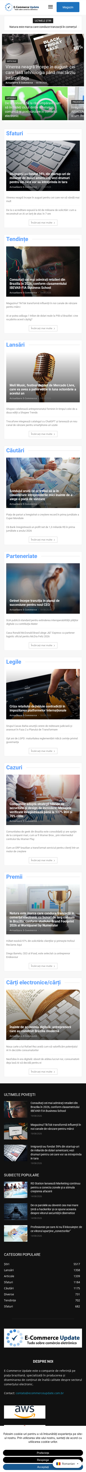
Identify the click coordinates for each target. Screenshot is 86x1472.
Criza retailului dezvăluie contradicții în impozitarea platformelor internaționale (38, 708)
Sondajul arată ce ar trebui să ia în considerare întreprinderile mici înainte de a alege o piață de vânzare (41, 495)
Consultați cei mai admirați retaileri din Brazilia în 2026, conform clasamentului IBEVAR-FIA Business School (38, 284)
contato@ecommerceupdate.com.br (40, 1393)
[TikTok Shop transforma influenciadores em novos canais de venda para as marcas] (15, 1131)
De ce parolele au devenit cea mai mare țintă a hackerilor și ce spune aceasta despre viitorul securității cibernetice (54, 1209)
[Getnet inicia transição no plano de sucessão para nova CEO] (43, 588)
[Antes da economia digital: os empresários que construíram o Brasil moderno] (43, 1015)
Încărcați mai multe (41, 222)
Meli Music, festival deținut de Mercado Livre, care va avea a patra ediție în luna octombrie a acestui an (43, 389)
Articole (11, 61)
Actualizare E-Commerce (23, 186)
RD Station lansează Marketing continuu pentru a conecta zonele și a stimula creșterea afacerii (55, 1187)
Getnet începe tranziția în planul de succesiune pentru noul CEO (35, 603)
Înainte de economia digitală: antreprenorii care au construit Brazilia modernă (40, 1029)
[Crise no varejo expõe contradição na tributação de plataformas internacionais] (43, 694)
